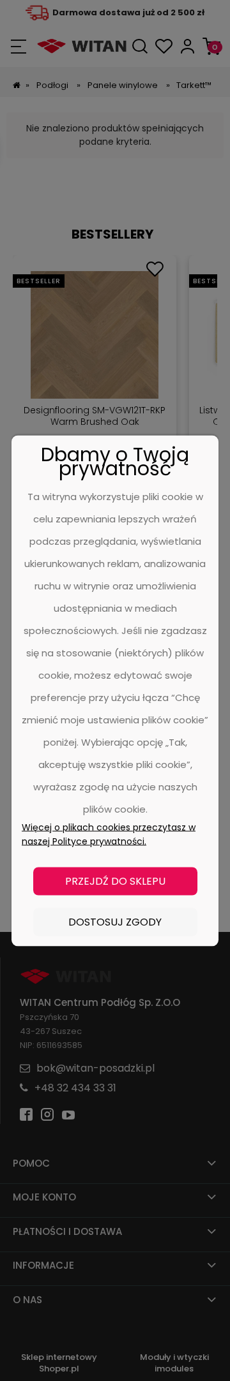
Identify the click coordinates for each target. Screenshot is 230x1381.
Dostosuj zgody (115, 921)
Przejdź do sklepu (115, 880)
